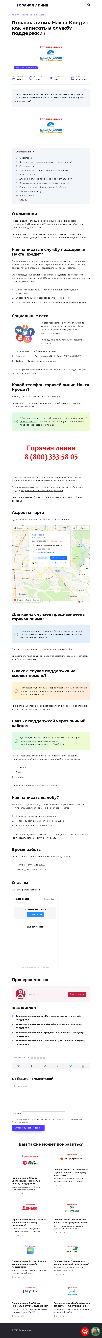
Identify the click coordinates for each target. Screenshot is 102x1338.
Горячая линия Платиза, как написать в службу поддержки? (71, 1262)
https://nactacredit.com (74, 303)
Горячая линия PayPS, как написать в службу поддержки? (30, 1304)
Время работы (26, 195)
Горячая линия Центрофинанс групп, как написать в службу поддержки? (70, 1172)
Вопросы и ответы (65, 268)
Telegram (65, 298)
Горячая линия (32, 5)
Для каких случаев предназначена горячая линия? (46, 179)
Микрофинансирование (26, 67)
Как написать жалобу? (31, 191)
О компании (26, 158)
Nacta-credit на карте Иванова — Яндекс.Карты (35, 967)
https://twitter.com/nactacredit (41, 361)
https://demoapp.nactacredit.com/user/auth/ (42, 744)
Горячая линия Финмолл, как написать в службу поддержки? (71, 1221)
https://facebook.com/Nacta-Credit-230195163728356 (55, 356)
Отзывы (23, 200)
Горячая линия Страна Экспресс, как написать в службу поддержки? (26, 1181)
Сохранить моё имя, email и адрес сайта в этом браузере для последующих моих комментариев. (49, 1121)
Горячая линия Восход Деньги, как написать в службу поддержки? (29, 1264)
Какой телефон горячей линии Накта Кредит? (43, 170)
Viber (54, 298)
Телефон (17, 1114)
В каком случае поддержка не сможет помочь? (44, 183)
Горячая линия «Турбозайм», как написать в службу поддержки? (71, 1304)
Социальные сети (28, 166)
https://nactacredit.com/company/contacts (42, 490)
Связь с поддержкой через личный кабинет (42, 187)
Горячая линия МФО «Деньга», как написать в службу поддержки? (29, 1222)
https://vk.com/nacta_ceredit (44, 351)
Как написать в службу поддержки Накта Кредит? (45, 162)
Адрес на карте (27, 174)
